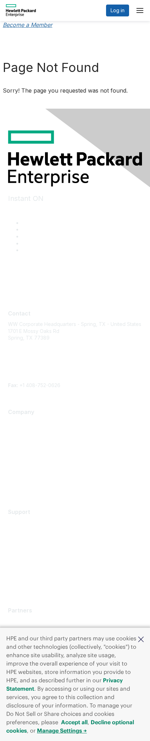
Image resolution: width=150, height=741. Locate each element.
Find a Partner (24, 621)
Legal (14, 485)
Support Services (28, 522)
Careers (17, 433)
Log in (118, 10)
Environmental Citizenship (37, 454)
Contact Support (27, 533)
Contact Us (20, 443)
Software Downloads (32, 554)
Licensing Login (26, 564)
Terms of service (27, 474)
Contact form (23, 378)
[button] (141, 638)
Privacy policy (24, 464)
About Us (18, 423)
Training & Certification (34, 543)
